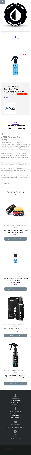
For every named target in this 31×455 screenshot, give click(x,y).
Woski (15, 227)
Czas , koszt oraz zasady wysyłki (15, 427)
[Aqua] (9, 108)
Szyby (12, 274)
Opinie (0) (21, 128)
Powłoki (18, 274)
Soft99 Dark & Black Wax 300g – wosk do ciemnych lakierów (15, 231)
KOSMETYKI (6, 225)
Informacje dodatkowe (16, 125)
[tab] (15, 123)
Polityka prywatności (15, 417)
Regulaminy (15, 415)
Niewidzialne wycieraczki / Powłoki (15, 276)
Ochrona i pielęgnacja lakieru (19, 225)
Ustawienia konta (15, 402)
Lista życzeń (15, 404)
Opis (15, 122)
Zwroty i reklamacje (15, 413)
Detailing (15, 436)
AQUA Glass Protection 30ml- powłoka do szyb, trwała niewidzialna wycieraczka (15, 280)
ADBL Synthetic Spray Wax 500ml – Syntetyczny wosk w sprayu (15, 376)
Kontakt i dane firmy (15, 438)
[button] (27, 53)
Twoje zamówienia (15, 400)
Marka (10, 128)
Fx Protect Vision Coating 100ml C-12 (16, 328)
